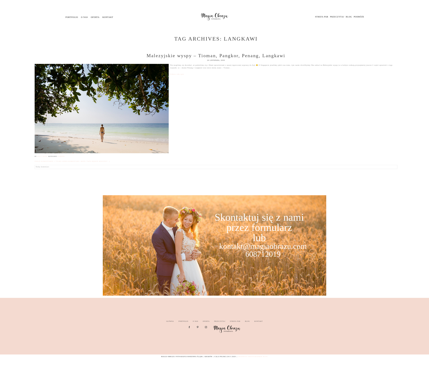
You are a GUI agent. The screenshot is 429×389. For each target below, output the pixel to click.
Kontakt (107, 17)
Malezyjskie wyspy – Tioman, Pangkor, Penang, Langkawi (216, 55)
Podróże (359, 17)
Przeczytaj (337, 17)
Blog (349, 17)
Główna (170, 321)
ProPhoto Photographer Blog (253, 356)
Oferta (95, 17)
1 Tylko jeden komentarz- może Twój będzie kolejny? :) (72, 161)
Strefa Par (321, 17)
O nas (84, 17)
